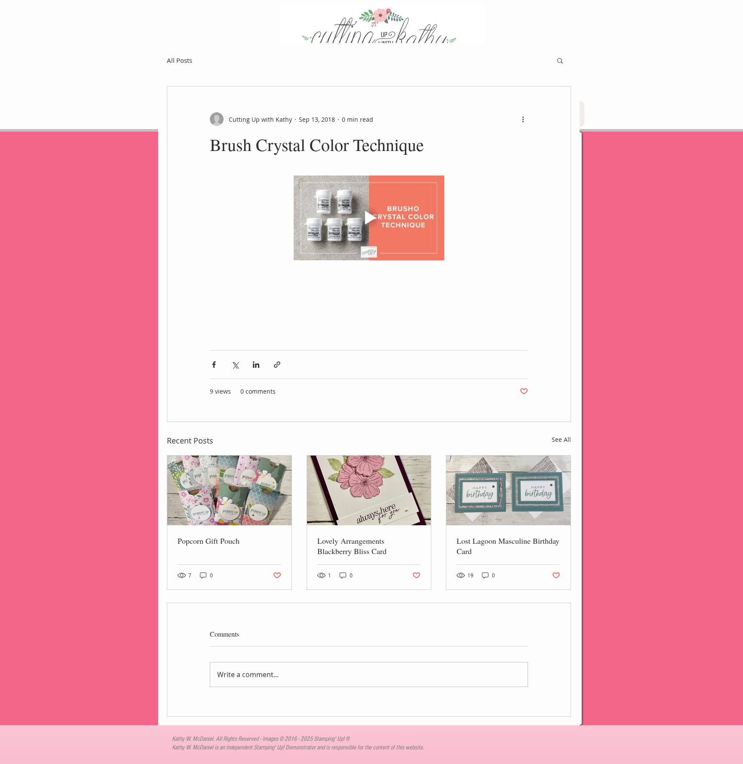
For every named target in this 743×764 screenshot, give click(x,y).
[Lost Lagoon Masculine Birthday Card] (508, 490)
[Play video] (369, 218)
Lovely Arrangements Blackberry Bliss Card (352, 546)
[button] (560, 60)
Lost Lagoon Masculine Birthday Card (508, 546)
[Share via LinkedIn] (256, 364)
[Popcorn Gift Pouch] (229, 490)
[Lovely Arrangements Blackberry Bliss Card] (369, 490)
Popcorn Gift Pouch (208, 541)
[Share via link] (277, 364)
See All (561, 439)
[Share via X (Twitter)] (235, 364)
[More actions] (523, 119)
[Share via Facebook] (214, 364)
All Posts (179, 60)
